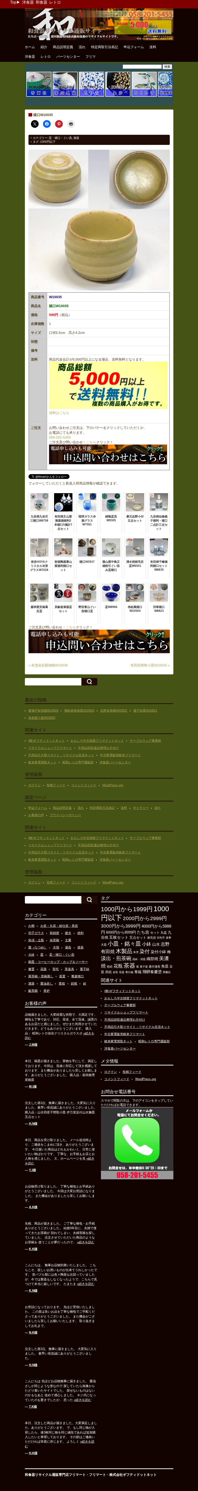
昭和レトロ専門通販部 (78, 762)
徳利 (80, 933)
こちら (91, 442)
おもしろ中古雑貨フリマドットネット (97, 740)
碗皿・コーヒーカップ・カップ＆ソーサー (58, 962)
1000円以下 (48, 141)
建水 (68, 933)
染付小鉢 (158, 951)
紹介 (44, 47)
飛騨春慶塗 (152, 972)
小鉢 (146, 944)
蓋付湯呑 (154, 966)
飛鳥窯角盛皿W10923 (79, 710)
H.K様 (33, 1453)
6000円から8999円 (121, 932)
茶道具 (69, 969)
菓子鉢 (84, 969)
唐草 (168, 937)
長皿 (121, 972)
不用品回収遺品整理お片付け (98, 748)
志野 (165, 944)
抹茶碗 (54, 940)
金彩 (115, 972)
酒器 (76, 137)
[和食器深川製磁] (65, 96)
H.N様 (33, 1123)
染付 (145, 951)
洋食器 (28, 2)
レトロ (55, 2)
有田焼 (108, 951)
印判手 (161, 937)
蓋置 (62, 976)
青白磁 (129, 972)
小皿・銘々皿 (124, 944)
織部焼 (152, 958)
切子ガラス (36, 933)
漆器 (80, 947)
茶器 (129, 965)
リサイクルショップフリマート (50, 748)
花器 (43, 969)
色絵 (110, 966)
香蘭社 (167, 972)
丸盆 (164, 932)
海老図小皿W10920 (41, 718)
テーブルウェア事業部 (145, 740)
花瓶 (118, 965)
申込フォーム (134, 47)
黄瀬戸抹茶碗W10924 (43, 710)
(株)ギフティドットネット (46, 740)
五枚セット (118, 937)
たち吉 (143, 932)
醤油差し (46, 983)
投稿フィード (56, 785)
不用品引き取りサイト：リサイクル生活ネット (61, 755)
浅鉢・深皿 (139, 959)
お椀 (31, 926)
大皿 (104, 944)
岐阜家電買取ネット (42, 762)
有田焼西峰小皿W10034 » (150, 665)
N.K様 (33, 1332)
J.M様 (33, 1044)
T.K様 (33, 1406)
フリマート (97, 1475)
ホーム (30, 47)
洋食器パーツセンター (115, 762)
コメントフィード (83, 785)
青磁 (137, 972)
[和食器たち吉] (91, 96)
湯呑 (68, 947)
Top (13, 2)
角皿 (165, 966)
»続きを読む (85, 1242)
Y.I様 (32, 1170)
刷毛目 (151, 937)
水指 (56, 947)
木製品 (124, 951)
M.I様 (33, 1086)
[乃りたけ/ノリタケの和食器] (144, 96)
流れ (82, 47)
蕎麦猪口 (77, 976)
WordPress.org (112, 785)
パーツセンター (68, 56)
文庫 (68, 940)
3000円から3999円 (121, 926)
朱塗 (136, 952)
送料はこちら (59, 413)
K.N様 (33, 1290)
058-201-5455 (60, 437)
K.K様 (33, 1249)
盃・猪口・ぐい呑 (60, 137)
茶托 (55, 969)
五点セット (137, 937)
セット (155, 932)
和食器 (41, 2)
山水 (156, 944)
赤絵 (108, 972)
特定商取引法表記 (104, 47)
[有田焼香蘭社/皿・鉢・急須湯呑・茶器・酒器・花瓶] (39, 96)
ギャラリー (141, 808)
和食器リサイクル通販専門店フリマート (55, 1475)
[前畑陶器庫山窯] (170, 96)
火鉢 (31, 954)
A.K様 (33, 1207)
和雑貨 (54, 933)
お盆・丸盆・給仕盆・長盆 (59, 926)
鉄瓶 (74, 983)
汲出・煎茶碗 (116, 958)
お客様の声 (36, 815)
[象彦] (118, 96)
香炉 (46, 991)
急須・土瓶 (36, 940)
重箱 (62, 983)
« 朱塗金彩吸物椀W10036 (48, 665)
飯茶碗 (33, 991)
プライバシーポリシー (65, 815)
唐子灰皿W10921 (145, 710)
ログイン (34, 785)
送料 (152, 47)
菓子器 (144, 966)
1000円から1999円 (127, 909)
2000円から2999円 (145, 918)
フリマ (90, 56)
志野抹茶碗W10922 (113, 710)
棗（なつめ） (37, 947)
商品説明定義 (63, 47)
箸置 (31, 969)
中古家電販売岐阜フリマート (120, 755)
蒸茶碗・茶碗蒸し (40, 976)
